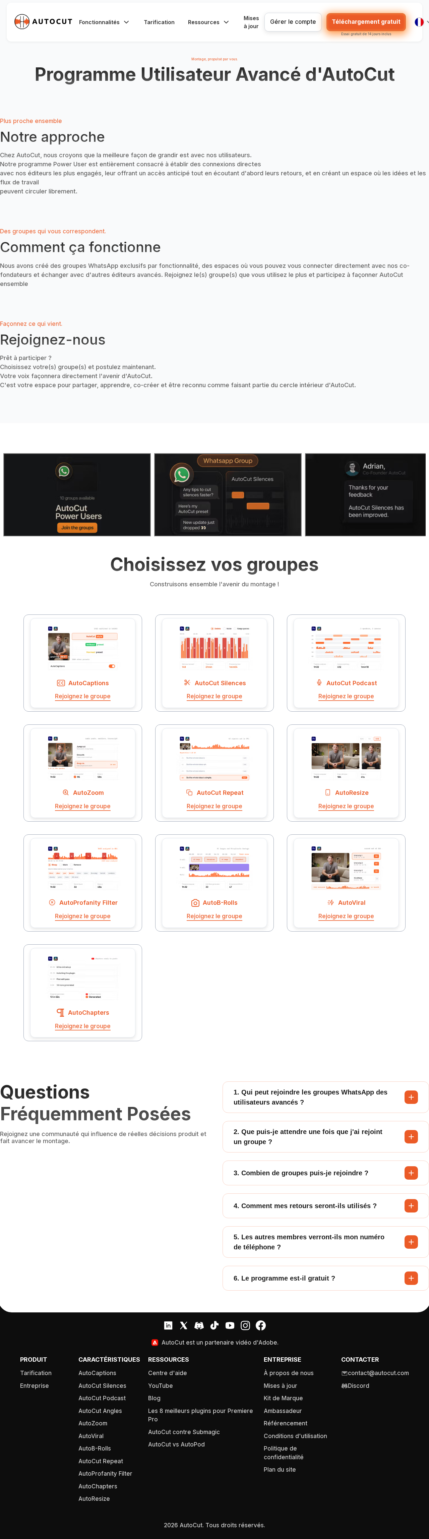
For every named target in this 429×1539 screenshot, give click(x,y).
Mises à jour (251, 22)
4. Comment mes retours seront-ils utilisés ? (305, 1205)
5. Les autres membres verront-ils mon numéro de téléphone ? (309, 1242)
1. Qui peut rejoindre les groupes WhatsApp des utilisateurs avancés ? (310, 1097)
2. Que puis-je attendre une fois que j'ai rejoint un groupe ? (308, 1136)
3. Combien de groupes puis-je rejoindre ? (301, 1173)
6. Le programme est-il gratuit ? (284, 1278)
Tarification (159, 22)
